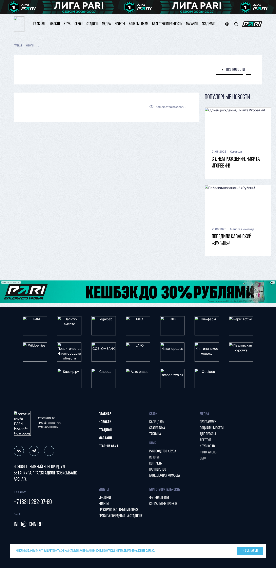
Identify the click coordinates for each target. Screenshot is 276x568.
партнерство (157, 470)
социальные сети (211, 428)
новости (54, 24)
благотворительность (167, 24)
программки (208, 422)
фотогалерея (208, 452)
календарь (156, 422)
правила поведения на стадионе (120, 516)
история (154, 457)
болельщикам (138, 24)
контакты (155, 464)
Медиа (106, 24)
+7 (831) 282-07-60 (33, 502)
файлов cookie (93, 550)
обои (203, 458)
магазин (192, 24)
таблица (155, 434)
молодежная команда (164, 476)
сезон (78, 24)
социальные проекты (163, 504)
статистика (157, 428)
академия (208, 24)
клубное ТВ (207, 446)
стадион (92, 24)
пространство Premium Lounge (118, 510)
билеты (120, 24)
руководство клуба (162, 451)
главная (39, 24)
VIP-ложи (105, 498)
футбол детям (159, 498)
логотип (205, 440)
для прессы (208, 434)
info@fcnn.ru (28, 525)
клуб (67, 24)
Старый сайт (108, 446)
